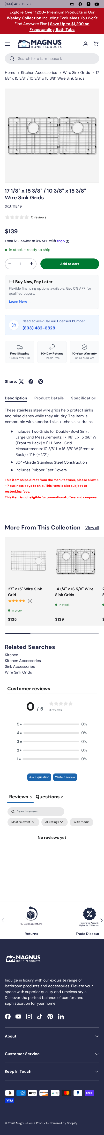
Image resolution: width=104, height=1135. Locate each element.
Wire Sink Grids (76, 72)
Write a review (65, 777)
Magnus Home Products (32, 1123)
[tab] (16, 398)
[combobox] (52, 58)
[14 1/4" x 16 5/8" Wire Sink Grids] (75, 560)
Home (10, 72)
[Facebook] (80, 4)
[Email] (72, 4)
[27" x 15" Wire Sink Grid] (28, 560)
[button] (96, 44)
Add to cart (69, 264)
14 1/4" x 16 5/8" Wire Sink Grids (74, 591)
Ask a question (39, 777)
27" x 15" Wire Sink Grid (25, 591)
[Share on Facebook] (31, 381)
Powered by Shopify (63, 1123)
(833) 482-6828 (18, 4)
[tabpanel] (52, 453)
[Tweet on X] (21, 381)
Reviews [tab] (20, 797)
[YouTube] (96, 4)
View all (92, 527)
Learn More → (20, 301)
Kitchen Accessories (39, 72)
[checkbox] (81, 822)
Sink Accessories (20, 666)
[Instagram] (88, 4)
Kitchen (11, 654)
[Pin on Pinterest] (40, 381)
